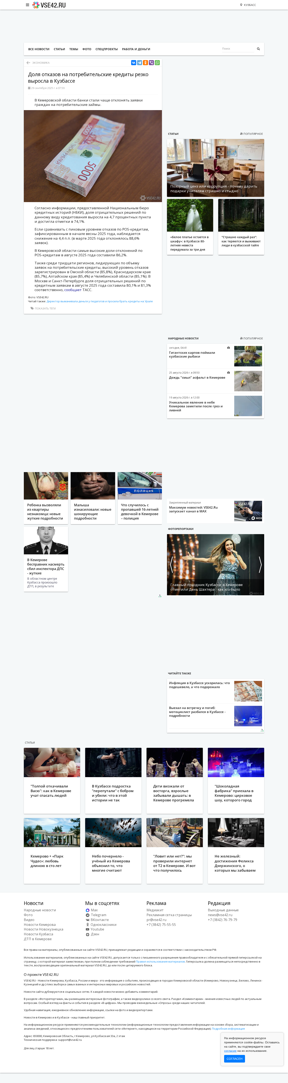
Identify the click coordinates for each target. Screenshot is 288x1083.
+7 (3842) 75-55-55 (161, 924)
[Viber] (151, 62)
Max (94, 910)
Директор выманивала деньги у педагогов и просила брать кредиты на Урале (100, 301)
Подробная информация (228, 1028)
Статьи (173, 134)
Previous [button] (171, 564)
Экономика (41, 63)
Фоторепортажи (181, 529)
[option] (215, 564)
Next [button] (260, 564)
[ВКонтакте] (133, 62)
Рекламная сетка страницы (169, 915)
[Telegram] (139, 62)
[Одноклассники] (145, 62)
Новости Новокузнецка (43, 929)
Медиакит (155, 910)
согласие (230, 1050)
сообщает (73, 289)
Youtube (97, 929)
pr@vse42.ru (156, 919)
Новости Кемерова (40, 924)
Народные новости (183, 338)
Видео (29, 919)
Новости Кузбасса (38, 934)
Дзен (94, 934)
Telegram (98, 915)
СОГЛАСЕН (234, 1058)
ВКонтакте (99, 919)
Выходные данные (223, 910)
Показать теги (45, 308)
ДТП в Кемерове (38, 939)
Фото (28, 915)
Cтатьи (30, 742)
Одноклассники (103, 924)
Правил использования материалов (160, 961)
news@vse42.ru (220, 915)
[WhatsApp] (157, 62)
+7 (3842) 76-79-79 (222, 919)
